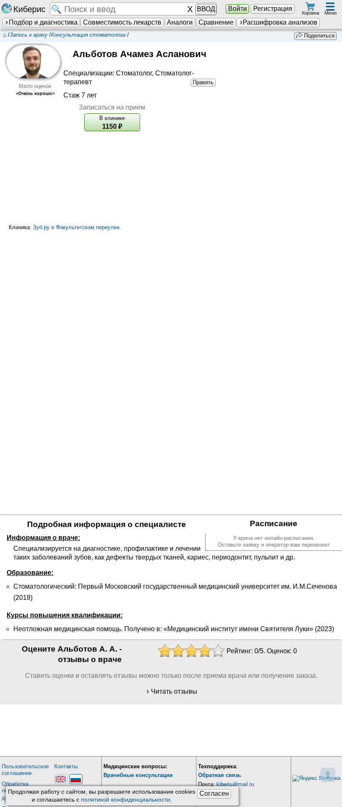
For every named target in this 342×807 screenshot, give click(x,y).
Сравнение (216, 22)
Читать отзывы (174, 691)
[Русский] (76, 779)
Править (203, 82)
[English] (61, 779)
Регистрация (272, 8)
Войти (237, 8)
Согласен (214, 793)
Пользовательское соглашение (25, 770)
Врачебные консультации (138, 775)
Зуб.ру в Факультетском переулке (76, 227)
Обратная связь (219, 775)
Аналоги (180, 22)
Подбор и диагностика (43, 22)
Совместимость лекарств (122, 22)
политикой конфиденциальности (125, 799)
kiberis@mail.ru (235, 784)
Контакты (66, 766)
